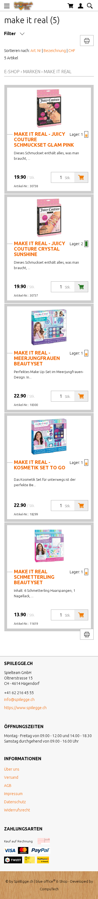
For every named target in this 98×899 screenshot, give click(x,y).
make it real (57, 71)
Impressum (13, 794)
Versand (11, 777)
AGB (7, 785)
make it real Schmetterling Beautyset (34, 577)
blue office (46, 881)
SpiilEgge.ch (23, 881)
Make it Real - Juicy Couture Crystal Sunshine (39, 249)
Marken (31, 71)
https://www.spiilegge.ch (25, 708)
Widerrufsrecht (17, 810)
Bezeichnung (55, 50)
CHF (71, 50)
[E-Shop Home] (23, 5)
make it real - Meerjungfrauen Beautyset (37, 358)
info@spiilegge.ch (19, 699)
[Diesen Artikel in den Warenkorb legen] (81, 177)
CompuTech (49, 889)
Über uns (11, 769)
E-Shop (12, 71)
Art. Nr (35, 50)
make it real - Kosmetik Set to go (39, 464)
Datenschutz (15, 802)
